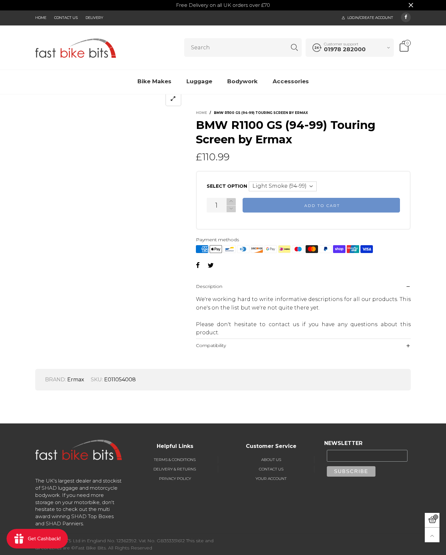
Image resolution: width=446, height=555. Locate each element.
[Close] (350, 38)
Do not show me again (166, 141)
